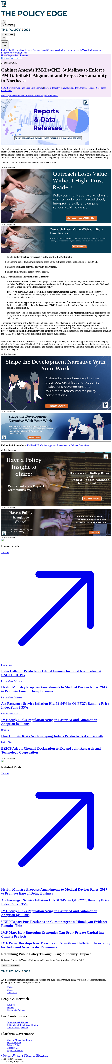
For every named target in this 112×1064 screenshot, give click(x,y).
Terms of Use (13, 1048)
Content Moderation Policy (19, 1040)
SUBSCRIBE (7, 25)
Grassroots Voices (80, 50)
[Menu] (3, 38)
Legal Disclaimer (15, 1050)
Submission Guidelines (17, 1022)
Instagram (31, 1056)
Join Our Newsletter (10, 965)
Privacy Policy (13, 1045)
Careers (10, 990)
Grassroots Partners (16, 1010)
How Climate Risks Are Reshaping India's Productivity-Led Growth (52, 736)
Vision (10, 987)
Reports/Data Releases (22, 50)
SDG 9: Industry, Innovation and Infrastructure (65, 88)
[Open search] (3, 22)
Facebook (43, 1056)
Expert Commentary (50, 50)
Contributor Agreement (17, 1027)
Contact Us (12, 992)
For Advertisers (14, 1042)
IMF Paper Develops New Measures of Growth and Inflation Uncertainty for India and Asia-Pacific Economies (55, 945)
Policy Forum (65, 50)
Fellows (10, 1007)
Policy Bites (6, 50)
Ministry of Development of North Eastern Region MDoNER (29, 95)
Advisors (11, 1005)
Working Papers (20, 52)
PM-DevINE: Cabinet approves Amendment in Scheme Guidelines (58, 445)
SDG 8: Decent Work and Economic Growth (22, 88)
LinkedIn (20, 1056)
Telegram (8, 1056)
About (4, 42)
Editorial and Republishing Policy (22, 1025)
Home (4, 55)
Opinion (37, 50)
